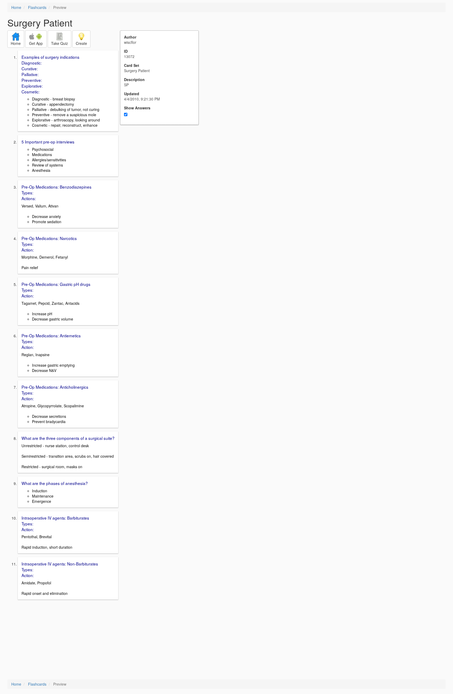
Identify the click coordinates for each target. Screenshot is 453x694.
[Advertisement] (162, 176)
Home (16, 7)
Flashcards (37, 7)
